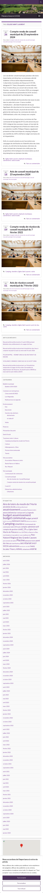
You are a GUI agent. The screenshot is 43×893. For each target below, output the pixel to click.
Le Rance (30, 532)
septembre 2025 (8, 603)
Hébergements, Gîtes (12, 447)
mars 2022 (6, 744)
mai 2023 (6, 698)
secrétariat (25, 543)
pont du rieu (35, 325)
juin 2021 (6, 779)
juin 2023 (6, 695)
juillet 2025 (6, 610)
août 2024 (6, 649)
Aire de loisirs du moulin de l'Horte (20, 504)
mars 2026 (6, 580)
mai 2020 (6, 829)
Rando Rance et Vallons (12, 463)
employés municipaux (25, 159)
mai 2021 (6, 783)
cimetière (15, 271)
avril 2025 (6, 622)
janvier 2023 (7, 714)
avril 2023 (6, 702)
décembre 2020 (8, 802)
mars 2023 (6, 706)
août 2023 (6, 687)
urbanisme (26, 549)
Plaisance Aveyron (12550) (11, 16)
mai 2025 (6, 618)
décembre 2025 (8, 591)
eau (27, 529)
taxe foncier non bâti (25, 546)
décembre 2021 (8, 756)
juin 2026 (6, 568)
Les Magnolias (9, 396)
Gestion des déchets (11, 413)
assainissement (11, 509)
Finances (5, 427)
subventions (7, 160)
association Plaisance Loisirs (28, 510)
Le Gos (24, 532)
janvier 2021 (7, 798)
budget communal (14, 518)
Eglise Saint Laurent (11, 159)
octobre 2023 (7, 679)
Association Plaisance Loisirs (14, 460)
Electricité (8, 410)
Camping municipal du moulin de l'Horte (17, 441)
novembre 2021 (8, 760)
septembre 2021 (8, 768)
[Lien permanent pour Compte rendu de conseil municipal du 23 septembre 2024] (21, 58)
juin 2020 (6, 825)
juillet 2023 (6, 691)
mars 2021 (6, 791)
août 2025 (6, 606)
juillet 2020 (6, 821)
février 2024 (7, 668)
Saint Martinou (16, 543)
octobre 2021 (7, 764)
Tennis (7, 453)
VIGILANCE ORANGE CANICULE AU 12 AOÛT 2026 (19, 361)
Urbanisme (10, 491)
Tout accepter (21, 878)
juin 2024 (6, 656)
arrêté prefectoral (21, 507)
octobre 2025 (7, 599)
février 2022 (7, 748)
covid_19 (22, 529)
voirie (33, 271)
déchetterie (10, 415)
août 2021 (6, 771)
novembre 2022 (8, 718)
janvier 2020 (7, 833)
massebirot (15, 535)
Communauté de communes (13, 473)
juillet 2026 (6, 564)
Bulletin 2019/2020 (11, 386)
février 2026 (7, 583)
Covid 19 (7, 486)
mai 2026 (6, 572)
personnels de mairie (9, 541)
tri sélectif (10, 418)
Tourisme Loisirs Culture (10, 438)
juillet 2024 (6, 652)
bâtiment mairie (19, 521)
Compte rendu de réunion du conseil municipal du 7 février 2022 (25, 229)
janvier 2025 (7, 633)
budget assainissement (17, 515)
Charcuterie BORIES (11, 393)
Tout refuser (22, 888)
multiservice (27, 535)
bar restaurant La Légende (24, 513)
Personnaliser (21, 883)
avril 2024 (6, 660)
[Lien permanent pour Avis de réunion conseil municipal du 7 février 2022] (21, 307)
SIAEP (34, 543)
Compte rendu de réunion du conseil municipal (22, 40)
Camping (8, 271)
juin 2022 (6, 737)
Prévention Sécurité (9, 430)
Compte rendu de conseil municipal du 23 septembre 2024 (24, 34)
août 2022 (6, 729)
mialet (21, 535)
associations (8, 512)
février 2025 (7, 629)
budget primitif (32, 518)
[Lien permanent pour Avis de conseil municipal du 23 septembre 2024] (21, 196)
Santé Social (7, 434)
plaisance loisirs (30, 541)
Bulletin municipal (8, 384)
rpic (10, 543)
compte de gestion (10, 529)
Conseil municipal (8, 42)
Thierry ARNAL (16, 549)
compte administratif (30, 526)
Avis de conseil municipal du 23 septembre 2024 (24, 173)
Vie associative (7, 458)
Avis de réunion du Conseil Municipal (19, 177)
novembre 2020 (8, 806)
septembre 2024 (8, 645)
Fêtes (20, 532)
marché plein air (7, 535)
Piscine (20, 540)
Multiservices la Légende (12, 400)
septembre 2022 (8, 725)
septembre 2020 (8, 814)
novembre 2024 (8, 641)
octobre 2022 (7, 721)
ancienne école (9, 507)
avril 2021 (6, 787)
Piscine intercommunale (12, 450)
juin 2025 (6, 614)
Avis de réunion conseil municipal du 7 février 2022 (24, 284)
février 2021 (7, 794)
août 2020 (6, 817)
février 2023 (7, 710)
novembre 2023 (8, 675)
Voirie (7, 422)
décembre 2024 (8, 637)
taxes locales (16, 160)
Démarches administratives (13, 489)
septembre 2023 (8, 683)
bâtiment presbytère (31, 521)
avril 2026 (6, 576)
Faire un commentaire (33, 163)
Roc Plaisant (9, 466)
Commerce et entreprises (11, 391)
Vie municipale (17, 42)
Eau (6, 407)
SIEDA (5, 546)
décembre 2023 (8, 672)
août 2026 (6, 560)
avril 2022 (6, 741)
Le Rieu (35, 532)
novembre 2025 (8, 595)
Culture (7, 444)
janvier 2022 (7, 752)
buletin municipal (7, 521)
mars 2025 (6, 626)
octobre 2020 (7, 810)
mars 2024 (6, 664)
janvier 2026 (7, 587)
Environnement (8, 404)
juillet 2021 (6, 775)
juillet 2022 (6, 733)
